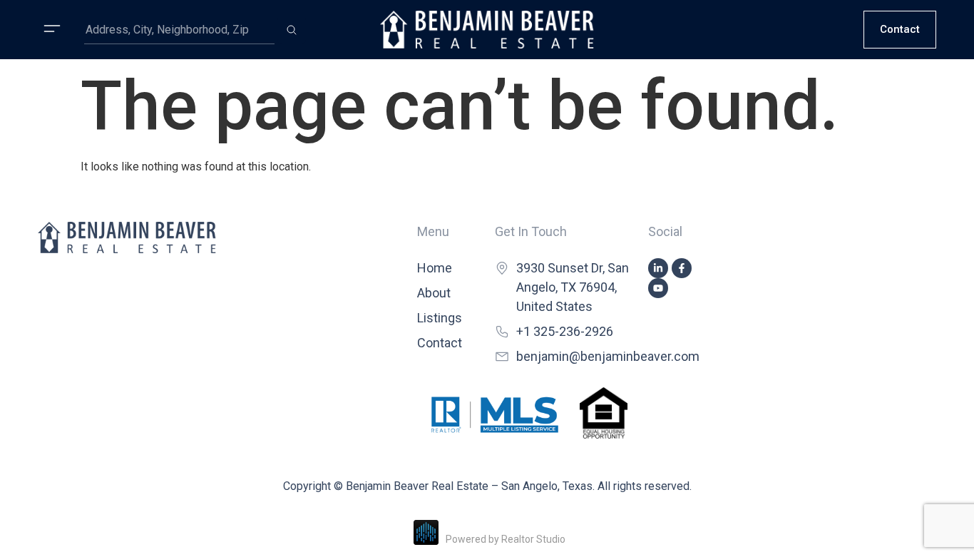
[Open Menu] (52, 28)
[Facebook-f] (682, 268)
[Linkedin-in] (658, 268)
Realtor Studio (533, 539)
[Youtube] (658, 288)
